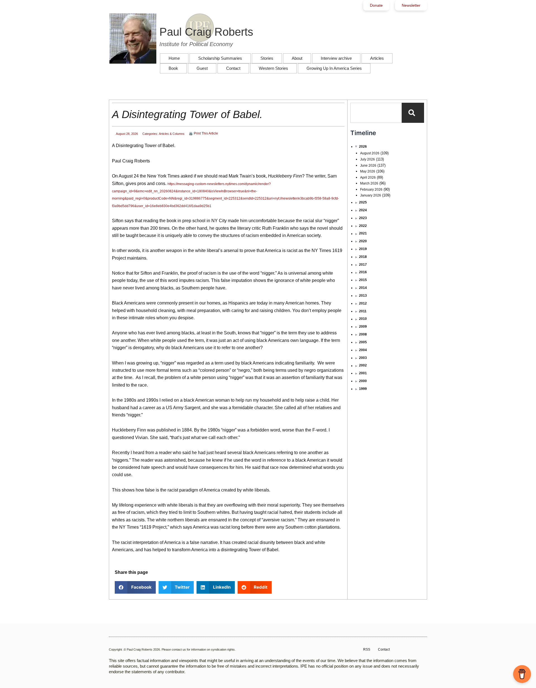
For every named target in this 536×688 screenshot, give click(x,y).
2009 (363, 327)
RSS (366, 649)
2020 (363, 241)
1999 (363, 389)
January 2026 (370, 195)
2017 (363, 265)
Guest (202, 68)
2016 (363, 272)
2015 (363, 280)
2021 (363, 233)
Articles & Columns (172, 133)
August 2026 (369, 153)
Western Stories (273, 68)
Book (173, 68)
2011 (363, 311)
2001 (363, 373)
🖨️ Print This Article (203, 133)
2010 (363, 319)
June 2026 (368, 165)
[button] (135, 587)
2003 (363, 358)
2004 (363, 350)
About (297, 58)
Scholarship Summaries (220, 58)
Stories (266, 58)
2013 (363, 296)
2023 (363, 218)
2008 (363, 334)
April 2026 (368, 177)
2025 (363, 202)
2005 (363, 342)
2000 (363, 381)
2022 (363, 226)
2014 (363, 288)
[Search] (413, 113)
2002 (363, 365)
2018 (363, 257)
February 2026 (371, 189)
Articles (377, 58)
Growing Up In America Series (334, 68)
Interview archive (336, 58)
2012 (363, 303)
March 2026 (369, 183)
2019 (363, 249)
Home (174, 58)
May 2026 (367, 171)
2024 (363, 210)
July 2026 (367, 159)
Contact (233, 68)
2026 (363, 146)
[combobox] (376, 113)
